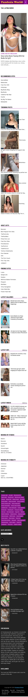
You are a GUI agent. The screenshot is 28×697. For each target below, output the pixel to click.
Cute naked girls (12, 507)
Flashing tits (10, 509)
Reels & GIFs (13, 53)
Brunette (22, 499)
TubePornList (5, 248)
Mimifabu (3, 284)
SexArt (3, 446)
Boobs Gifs (8, 499)
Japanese (3, 466)
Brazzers (3, 229)
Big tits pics (10, 497)
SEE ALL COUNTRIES (7, 477)
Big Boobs (4, 92)
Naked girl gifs (21, 514)
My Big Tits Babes (6, 99)
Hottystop (4, 87)
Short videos (12, 522)
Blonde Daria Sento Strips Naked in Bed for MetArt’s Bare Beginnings (19, 302)
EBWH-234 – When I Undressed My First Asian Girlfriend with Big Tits (19, 417)
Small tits (19, 522)
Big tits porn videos (19, 497)
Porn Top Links (5, 260)
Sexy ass (18, 518)
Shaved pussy (5, 522)
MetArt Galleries (5, 514)
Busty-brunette (12, 501)
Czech (2, 476)
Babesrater (4, 82)
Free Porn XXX (5, 85)
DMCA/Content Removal (18, 692)
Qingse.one (4, 274)
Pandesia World (19, 687)
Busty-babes (4, 501)
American (3, 463)
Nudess (3, 277)
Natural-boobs (5, 516)
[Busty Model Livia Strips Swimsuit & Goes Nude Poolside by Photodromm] (5, 316)
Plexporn (3, 282)
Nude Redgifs (20, 516)
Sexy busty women (6, 520)
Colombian (4, 473)
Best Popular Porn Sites (7, 231)
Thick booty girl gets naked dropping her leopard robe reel (18, 369)
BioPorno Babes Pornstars (8, 279)
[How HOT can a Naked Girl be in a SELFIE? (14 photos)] (5, 549)
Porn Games (5, 690)
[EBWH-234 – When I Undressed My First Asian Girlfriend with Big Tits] (5, 416)
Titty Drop (10, 524)
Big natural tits (17, 495)
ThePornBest (4, 236)
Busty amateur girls (6, 503)
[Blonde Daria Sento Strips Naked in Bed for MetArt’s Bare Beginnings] (5, 301)
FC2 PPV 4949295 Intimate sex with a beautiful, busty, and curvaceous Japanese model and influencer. (19, 409)
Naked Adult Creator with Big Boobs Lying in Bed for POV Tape (18, 425)
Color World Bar (5, 289)
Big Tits (7, 53)
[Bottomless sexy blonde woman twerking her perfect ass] (5, 384)
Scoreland (4, 443)
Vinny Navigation (6, 287)
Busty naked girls (16, 503)
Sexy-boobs (12, 518)
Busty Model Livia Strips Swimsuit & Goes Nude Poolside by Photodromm (17, 317)
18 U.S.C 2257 (5, 692)
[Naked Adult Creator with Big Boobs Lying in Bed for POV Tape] (5, 423)
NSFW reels (12, 516)
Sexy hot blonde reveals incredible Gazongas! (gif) (17, 610)
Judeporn (3, 263)
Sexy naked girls (21, 520)
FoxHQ (3, 97)
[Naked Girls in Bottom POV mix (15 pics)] (5, 594)
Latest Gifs (5, 350)
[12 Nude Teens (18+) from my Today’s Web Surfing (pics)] (5, 579)
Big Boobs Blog (5, 89)
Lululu (2, 272)
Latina (2, 53)
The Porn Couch (5, 258)
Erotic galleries (21, 507)
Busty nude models (15, 505)
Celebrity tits (4, 507)
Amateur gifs (4, 495)
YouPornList (4, 246)
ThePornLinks (5, 234)
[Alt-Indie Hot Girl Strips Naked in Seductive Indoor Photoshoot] (5, 331)
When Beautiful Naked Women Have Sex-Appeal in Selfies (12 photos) (19, 565)
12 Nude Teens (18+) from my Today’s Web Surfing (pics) (18, 580)
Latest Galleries (7, 297)
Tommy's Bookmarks (7, 251)
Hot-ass (3, 511)
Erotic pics (4, 509)
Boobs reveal (16, 499)
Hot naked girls (10, 511)
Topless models (17, 524)
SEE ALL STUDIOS (6, 452)
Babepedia (4, 102)
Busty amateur (20, 501)
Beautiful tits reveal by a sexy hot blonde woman (18, 354)
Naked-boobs (13, 514)
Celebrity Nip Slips (6, 94)
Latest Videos (6, 403)
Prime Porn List (5, 239)
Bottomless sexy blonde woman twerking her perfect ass (18, 385)
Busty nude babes (6, 505)
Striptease (4, 524)
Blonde (3, 499)
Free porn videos (18, 509)
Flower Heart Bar (6, 291)
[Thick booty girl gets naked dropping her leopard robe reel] (5, 369)
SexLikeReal (4, 80)
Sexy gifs (14, 520)
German (3, 468)
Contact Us (5, 693)
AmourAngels (5, 448)
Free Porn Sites (5, 241)
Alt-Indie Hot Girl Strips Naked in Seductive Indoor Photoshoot (19, 332)
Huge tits (17, 511)
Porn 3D (12, 690)
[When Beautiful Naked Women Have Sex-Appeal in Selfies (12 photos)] (5, 564)
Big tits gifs (4, 497)
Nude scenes (5, 518)
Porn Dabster (4, 253)
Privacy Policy (20, 690)
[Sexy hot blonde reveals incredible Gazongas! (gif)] (5, 609)
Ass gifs (11, 495)
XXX (2, 255)
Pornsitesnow (5, 243)
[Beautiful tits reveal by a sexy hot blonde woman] (5, 353)
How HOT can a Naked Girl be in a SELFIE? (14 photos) (19, 549)
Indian (2, 471)
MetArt (3, 438)
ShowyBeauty (5, 451)
